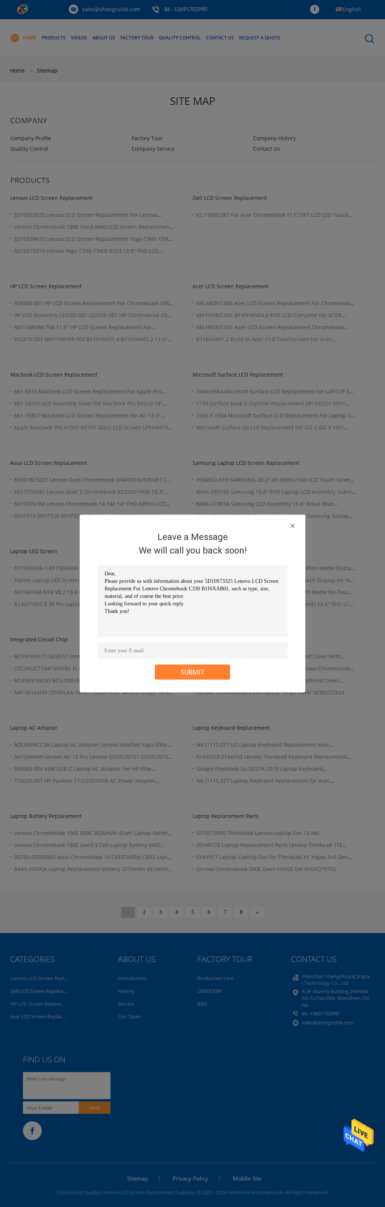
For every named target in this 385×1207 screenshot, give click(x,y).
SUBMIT (192, 672)
